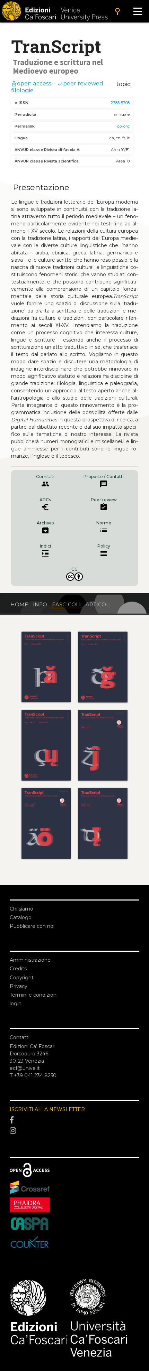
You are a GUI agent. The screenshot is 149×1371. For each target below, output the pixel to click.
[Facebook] (74, 1120)
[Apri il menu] (137, 11)
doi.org (123, 126)
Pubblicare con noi (32, 926)
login (15, 1003)
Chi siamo (21, 909)
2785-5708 (120, 102)
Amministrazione (30, 960)
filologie (22, 90)
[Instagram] (74, 1130)
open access (31, 83)
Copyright (22, 977)
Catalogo (21, 917)
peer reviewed (80, 83)
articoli (98, 604)
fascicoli (66, 604)
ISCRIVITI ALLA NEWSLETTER (47, 1109)
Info (40, 604)
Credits (18, 969)
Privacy (18, 986)
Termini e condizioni (34, 995)
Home (19, 604)
